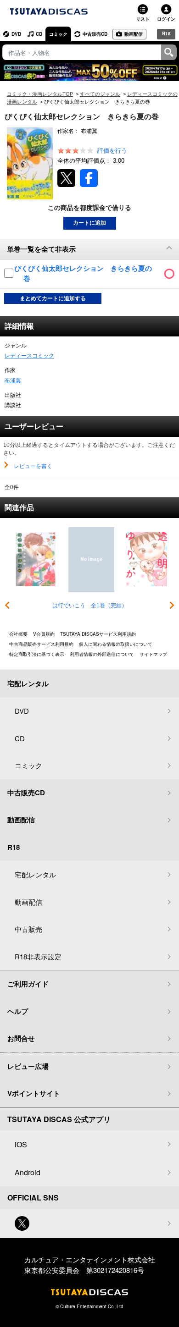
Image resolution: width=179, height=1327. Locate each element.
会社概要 (18, 634)
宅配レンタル (35, 874)
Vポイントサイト (33, 1093)
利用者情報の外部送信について (102, 654)
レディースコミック (29, 355)
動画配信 (133, 34)
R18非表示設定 (38, 956)
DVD (16, 34)
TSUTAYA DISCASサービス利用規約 (98, 634)
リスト (143, 19)
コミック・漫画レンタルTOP (40, 94)
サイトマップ (153, 654)
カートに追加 (89, 223)
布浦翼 (13, 380)
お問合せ (21, 1038)
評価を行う (112, 150)
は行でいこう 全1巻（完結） (89, 605)
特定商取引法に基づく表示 (36, 654)
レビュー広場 (28, 1066)
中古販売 (28, 929)
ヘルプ (17, 1011)
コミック (58, 34)
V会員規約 (44, 634)
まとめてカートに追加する (53, 298)
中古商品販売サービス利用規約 (41, 644)
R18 (166, 33)
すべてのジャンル (100, 94)
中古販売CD (95, 34)
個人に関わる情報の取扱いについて (115, 644)
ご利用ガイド (28, 984)
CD (39, 34)
